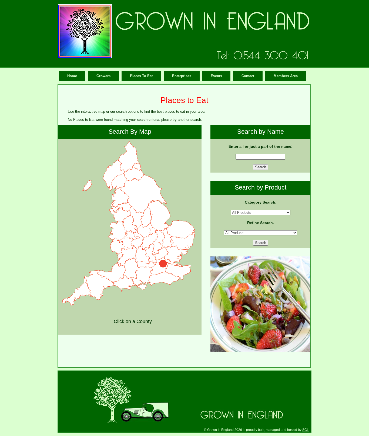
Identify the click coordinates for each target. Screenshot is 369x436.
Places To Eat (141, 76)
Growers (103, 76)
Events (216, 76)
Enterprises (181, 76)
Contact (247, 76)
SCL (305, 429)
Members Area (286, 76)
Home (72, 76)
